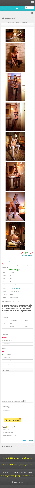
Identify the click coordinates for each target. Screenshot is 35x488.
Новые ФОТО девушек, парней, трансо (17, 465)
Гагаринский (13, 285)
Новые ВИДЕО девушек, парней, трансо (17, 458)
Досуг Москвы (10, 2)
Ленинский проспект (15, 288)
